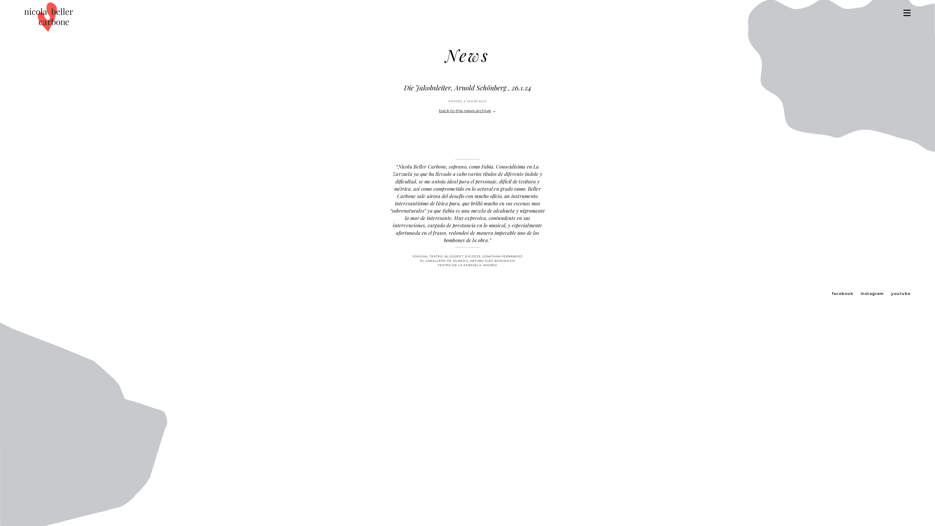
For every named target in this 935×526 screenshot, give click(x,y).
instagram (872, 293)
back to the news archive (465, 110)
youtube (901, 293)
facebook (842, 293)
